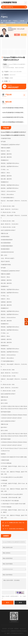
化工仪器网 (10, 628)
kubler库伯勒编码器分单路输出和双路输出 (14, 107)
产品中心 (15, 20)
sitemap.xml (23, 628)
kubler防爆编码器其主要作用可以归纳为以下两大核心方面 (14, 117)
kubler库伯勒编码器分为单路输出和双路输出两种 (14, 112)
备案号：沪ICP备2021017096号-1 (15, 633)
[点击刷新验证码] (19, 592)
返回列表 (7, 525)
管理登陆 (16, 628)
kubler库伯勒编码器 (10, 22)
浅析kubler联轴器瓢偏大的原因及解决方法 (14, 122)
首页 (9, 20)
